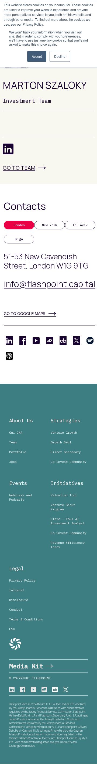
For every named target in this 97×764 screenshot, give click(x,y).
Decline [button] (59, 56)
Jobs (13, 462)
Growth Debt (61, 442)
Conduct (15, 609)
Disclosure (18, 600)
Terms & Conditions (26, 619)
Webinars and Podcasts (20, 497)
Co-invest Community (68, 462)
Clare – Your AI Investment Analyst (68, 521)
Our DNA (15, 432)
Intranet (16, 590)
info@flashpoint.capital (49, 284)
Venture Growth (64, 432)
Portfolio (17, 452)
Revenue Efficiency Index (68, 545)
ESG (12, 629)
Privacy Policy (22, 580)
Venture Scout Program (63, 507)
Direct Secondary (66, 452)
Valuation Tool (64, 495)
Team (13, 442)
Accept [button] (37, 56)
